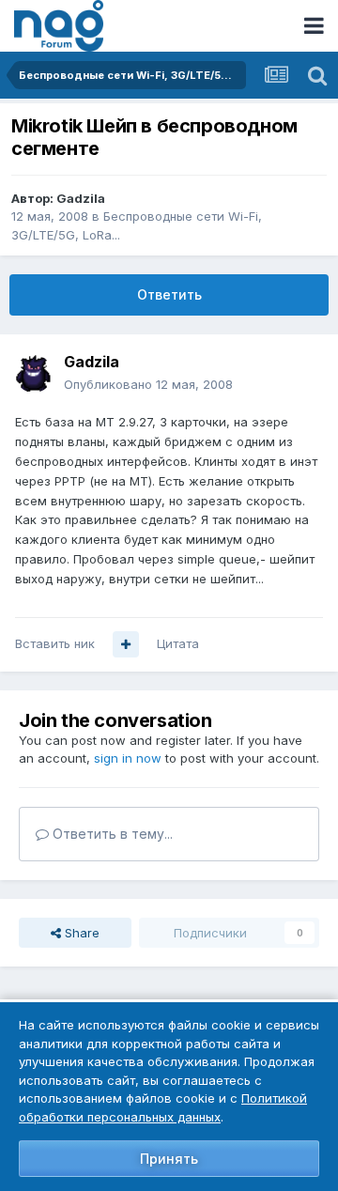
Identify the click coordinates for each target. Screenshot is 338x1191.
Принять (169, 1159)
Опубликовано (148, 384)
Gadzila (80, 198)
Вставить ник (55, 643)
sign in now (127, 758)
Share (80, 932)
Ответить (169, 294)
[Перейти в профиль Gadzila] (34, 374)
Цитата (178, 643)
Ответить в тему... (111, 834)
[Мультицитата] (126, 644)
